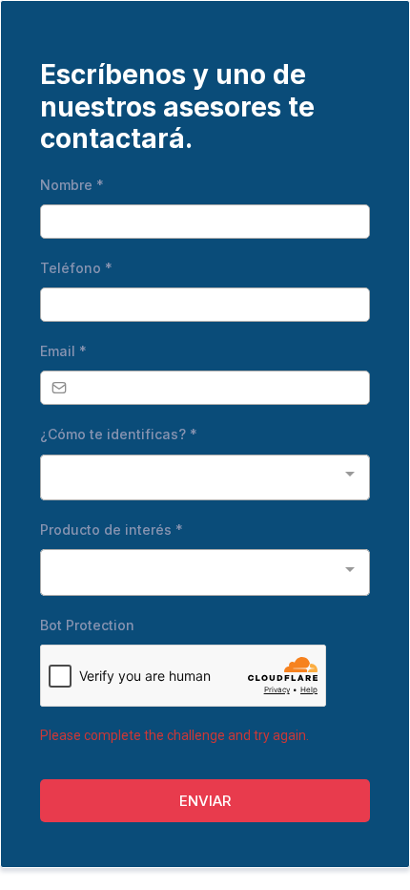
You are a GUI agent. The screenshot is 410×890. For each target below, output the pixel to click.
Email (63, 351)
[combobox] (205, 478)
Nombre (72, 185)
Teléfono (76, 268)
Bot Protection (87, 625)
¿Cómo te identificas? (118, 434)
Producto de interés (111, 529)
